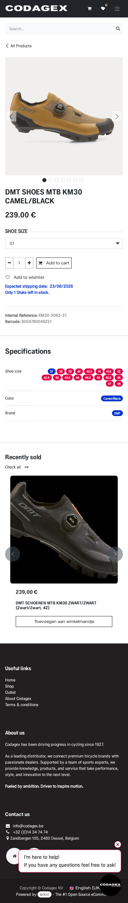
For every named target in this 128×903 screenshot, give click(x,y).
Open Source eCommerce (90, 894)
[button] (11, 116)
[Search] (118, 29)
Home (10, 679)
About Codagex (18, 698)
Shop (9, 686)
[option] (64, 554)
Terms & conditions (22, 704)
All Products (21, 45)
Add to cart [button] (57, 262)
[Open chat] (110, 885)
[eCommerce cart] (89, 8)
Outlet (10, 692)
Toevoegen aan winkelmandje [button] (64, 621)
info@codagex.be (28, 825)
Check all (13, 466)
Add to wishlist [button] (28, 277)
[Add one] (29, 263)
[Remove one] (9, 263)
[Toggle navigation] (117, 9)
